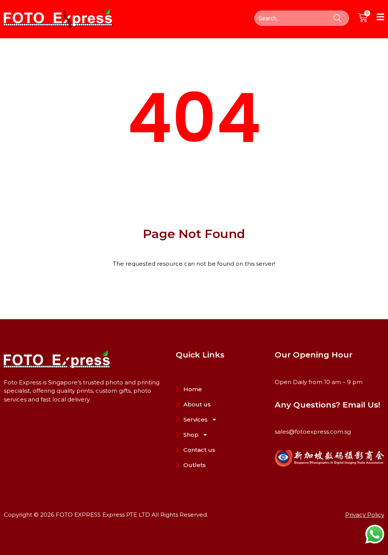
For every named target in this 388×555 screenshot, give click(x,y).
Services (195, 419)
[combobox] (301, 18)
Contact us (199, 449)
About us (197, 404)
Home (192, 389)
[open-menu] (380, 18)
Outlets (194, 465)
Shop (191, 434)
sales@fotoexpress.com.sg (313, 431)
